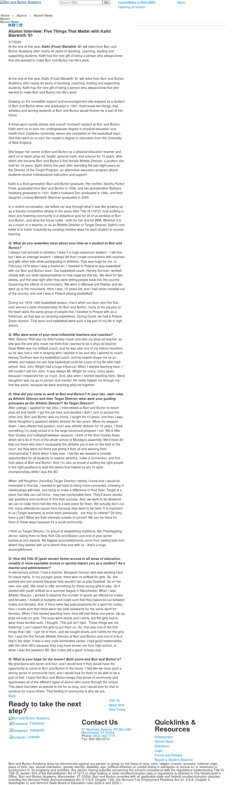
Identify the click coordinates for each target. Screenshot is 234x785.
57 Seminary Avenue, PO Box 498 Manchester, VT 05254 (106, 731)
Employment (164, 736)
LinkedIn (34, 736)
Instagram (37, 730)
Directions (162, 746)
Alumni (22, 15)
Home (5, 15)
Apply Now (116, 704)
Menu (181, 2)
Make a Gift (136, 2)
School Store (164, 741)
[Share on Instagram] (17, 25)
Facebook (37, 723)
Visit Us (114, 700)
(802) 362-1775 (104, 735)
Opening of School (131, 7)
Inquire (123, 2)
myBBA (150, 2)
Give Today (117, 709)
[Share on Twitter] (14, 25)
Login (159, 750)
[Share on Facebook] (10, 25)
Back (12, 695)
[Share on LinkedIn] (20, 25)
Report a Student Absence (174, 759)
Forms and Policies (168, 755)
